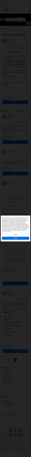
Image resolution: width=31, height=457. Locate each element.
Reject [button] (15, 235)
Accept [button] (15, 238)
